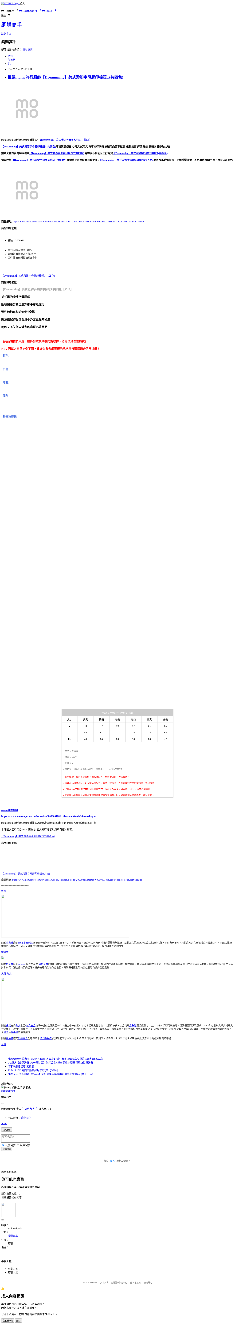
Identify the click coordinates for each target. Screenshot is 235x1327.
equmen (22, 964)
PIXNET (93, 1282)
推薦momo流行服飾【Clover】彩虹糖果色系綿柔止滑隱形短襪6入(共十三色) (50, 1074)
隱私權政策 (135, 1282)
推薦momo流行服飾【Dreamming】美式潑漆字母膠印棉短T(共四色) (65, 77)
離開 (18, 1320)
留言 (35, 1108)
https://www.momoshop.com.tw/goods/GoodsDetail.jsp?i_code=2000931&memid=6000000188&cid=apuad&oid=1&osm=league (78, 221)
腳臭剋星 (28, 942)
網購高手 (11, 25)
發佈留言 (7, 1149)
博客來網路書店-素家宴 (21, 1066)
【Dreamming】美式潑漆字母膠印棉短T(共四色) (65, 139)
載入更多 (7, 1129)
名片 (10, 63)
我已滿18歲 (8, 1320)
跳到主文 (6, 33)
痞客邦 (28, 1108)
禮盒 (6, 1032)
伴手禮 (14, 1032)
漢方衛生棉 (46, 1038)
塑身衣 (4, 952)
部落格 (11, 59)
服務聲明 (148, 1282)
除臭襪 (9, 942)
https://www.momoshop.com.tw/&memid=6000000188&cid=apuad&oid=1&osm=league (48, 816)
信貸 (3, 1044)
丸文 (9, 973)
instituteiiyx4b (8, 1090)
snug (3, 890)
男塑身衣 (43, 964)
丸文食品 (30, 1025)
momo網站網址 (9, 810)
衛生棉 (9, 1038)
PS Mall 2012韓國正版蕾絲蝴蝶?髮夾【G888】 (33, 1070)
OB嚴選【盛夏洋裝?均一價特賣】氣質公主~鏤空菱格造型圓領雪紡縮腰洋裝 (50, 1062)
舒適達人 (23, 1038)
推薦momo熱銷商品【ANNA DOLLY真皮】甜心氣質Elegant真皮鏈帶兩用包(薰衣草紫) (56, 1058)
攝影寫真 (27, 49)
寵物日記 (26, 1117)
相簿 (10, 56)
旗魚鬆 (133, 1025)
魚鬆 (3, 973)
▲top (4, 1123)
